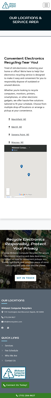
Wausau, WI (17, 142)
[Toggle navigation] (46, 5)
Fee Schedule (11, 350)
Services (9, 345)
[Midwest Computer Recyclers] (8, 5)
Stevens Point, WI (20, 134)
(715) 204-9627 (26, 395)
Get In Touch (25, 277)
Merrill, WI (16, 127)
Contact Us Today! (16, 385)
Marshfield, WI (18, 119)
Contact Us (10, 360)
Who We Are (11, 355)
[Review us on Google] (8, 327)
